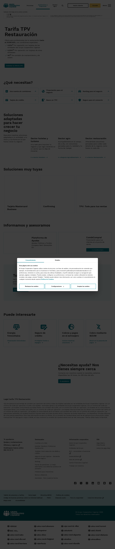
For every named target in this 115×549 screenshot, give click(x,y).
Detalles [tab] (57, 260)
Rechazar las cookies (31, 286)
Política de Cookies (47, 279)
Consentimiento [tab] (31, 260)
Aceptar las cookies (83, 286)
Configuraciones (56, 286)
